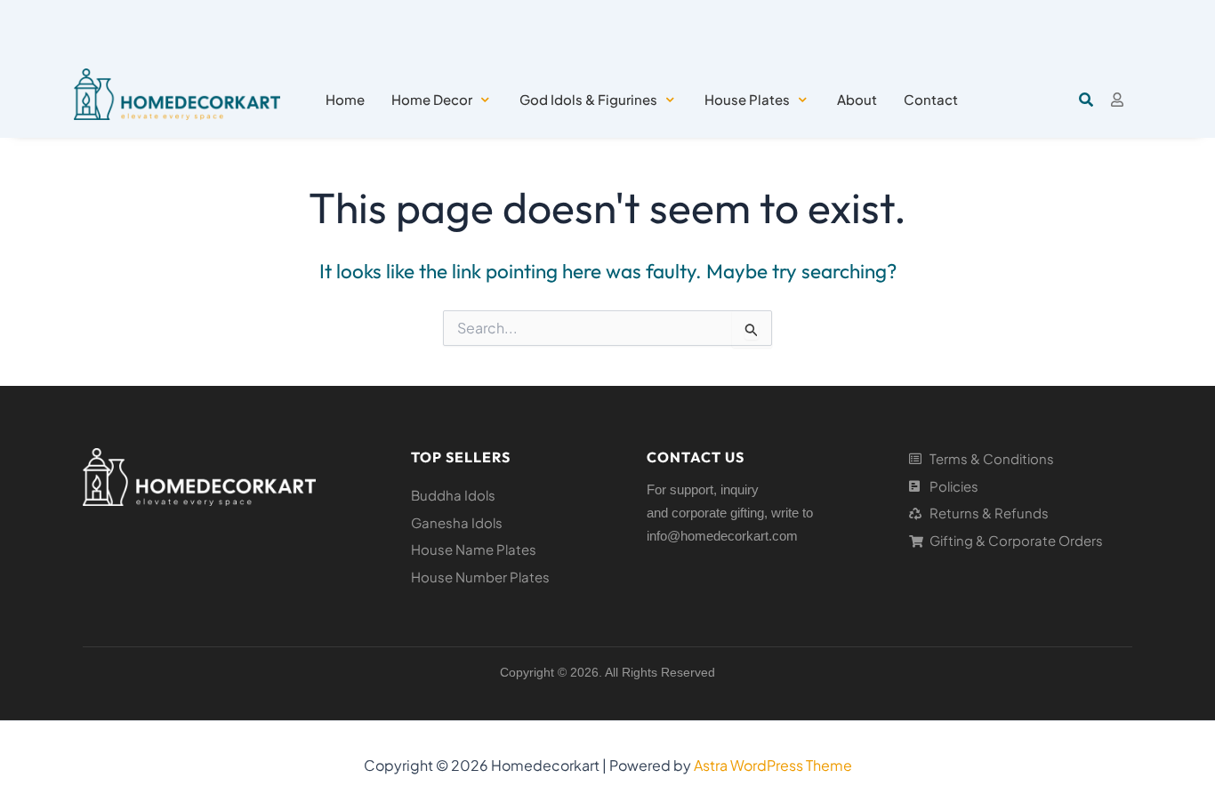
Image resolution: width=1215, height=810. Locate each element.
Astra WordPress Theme (773, 765)
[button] (442, 100)
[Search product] (1086, 99)
